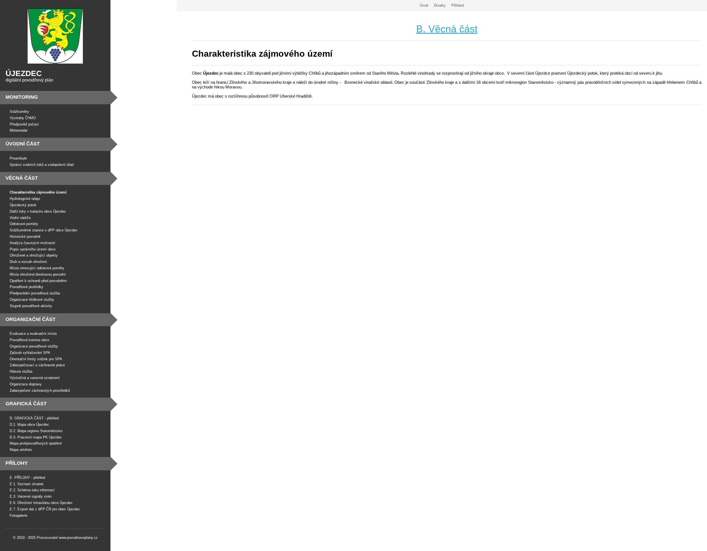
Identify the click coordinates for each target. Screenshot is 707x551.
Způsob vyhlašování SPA (30, 353)
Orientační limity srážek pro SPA (36, 359)
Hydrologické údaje (25, 199)
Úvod (424, 5)
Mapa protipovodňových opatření (36, 443)
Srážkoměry (19, 111)
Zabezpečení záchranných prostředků (40, 390)
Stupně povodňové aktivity (31, 306)
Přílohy (17, 463)
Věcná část (22, 178)
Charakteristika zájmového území (38, 192)
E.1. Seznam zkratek (27, 484)
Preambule (18, 158)
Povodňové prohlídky (26, 287)
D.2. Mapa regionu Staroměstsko (36, 431)
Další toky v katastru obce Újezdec (38, 211)
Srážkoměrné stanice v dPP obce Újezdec (44, 230)
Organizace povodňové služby (34, 346)
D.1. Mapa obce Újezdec (29, 424)
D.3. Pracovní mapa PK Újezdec (36, 437)
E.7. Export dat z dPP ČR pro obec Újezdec (45, 509)
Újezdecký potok (23, 205)
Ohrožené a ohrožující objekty (34, 255)
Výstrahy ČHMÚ (23, 118)
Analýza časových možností (32, 243)
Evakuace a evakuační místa (33, 333)
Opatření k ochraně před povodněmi (38, 281)
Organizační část (31, 319)
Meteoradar (19, 130)
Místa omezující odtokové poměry (37, 268)
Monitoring (22, 97)
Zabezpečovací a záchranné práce (37, 365)
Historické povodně (25, 236)
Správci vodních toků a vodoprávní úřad (41, 165)
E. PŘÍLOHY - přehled (27, 478)
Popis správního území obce (33, 249)
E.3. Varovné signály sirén (31, 496)
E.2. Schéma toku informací (32, 490)
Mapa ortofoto (21, 450)
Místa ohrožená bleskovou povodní (38, 274)
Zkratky (440, 5)
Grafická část (26, 403)
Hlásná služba (21, 371)
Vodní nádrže (20, 218)
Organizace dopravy (26, 384)
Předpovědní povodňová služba (35, 293)
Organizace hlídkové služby (32, 299)
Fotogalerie (18, 515)
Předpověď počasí (24, 124)
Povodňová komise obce (29, 340)
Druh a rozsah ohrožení (28, 262)
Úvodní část (23, 144)
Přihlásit (457, 5)
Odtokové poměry (24, 224)
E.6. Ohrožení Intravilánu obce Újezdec (41, 503)
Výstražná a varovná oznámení (35, 378)
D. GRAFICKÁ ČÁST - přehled (34, 418)
